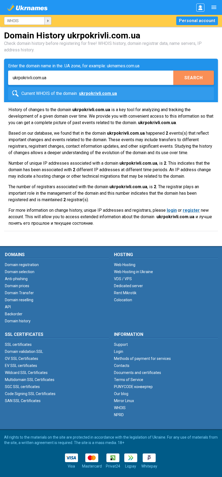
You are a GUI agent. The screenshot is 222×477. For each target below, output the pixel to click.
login (172, 210)
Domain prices (17, 286)
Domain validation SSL (24, 351)
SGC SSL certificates (22, 387)
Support (121, 344)
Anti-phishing (16, 279)
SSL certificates (18, 344)
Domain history (18, 321)
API (8, 307)
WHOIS (120, 408)
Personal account (197, 20)
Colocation (123, 300)
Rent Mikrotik (125, 293)
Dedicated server (128, 286)
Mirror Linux (124, 401)
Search (193, 77)
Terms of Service (128, 379)
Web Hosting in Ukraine (133, 272)
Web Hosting (124, 265)
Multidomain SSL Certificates (29, 379)
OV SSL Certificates (21, 358)
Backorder (13, 314)
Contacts (121, 365)
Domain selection (19, 272)
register (191, 210)
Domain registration (22, 265)
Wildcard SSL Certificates (26, 372)
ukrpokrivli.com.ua (98, 93)
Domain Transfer (19, 293)
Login (118, 351)
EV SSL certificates (21, 365)
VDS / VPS (123, 279)
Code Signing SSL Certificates (30, 394)
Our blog (121, 394)
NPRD (119, 415)
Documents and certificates (137, 372)
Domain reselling (19, 300)
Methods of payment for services (142, 358)
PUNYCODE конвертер (133, 387)
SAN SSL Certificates (23, 401)
